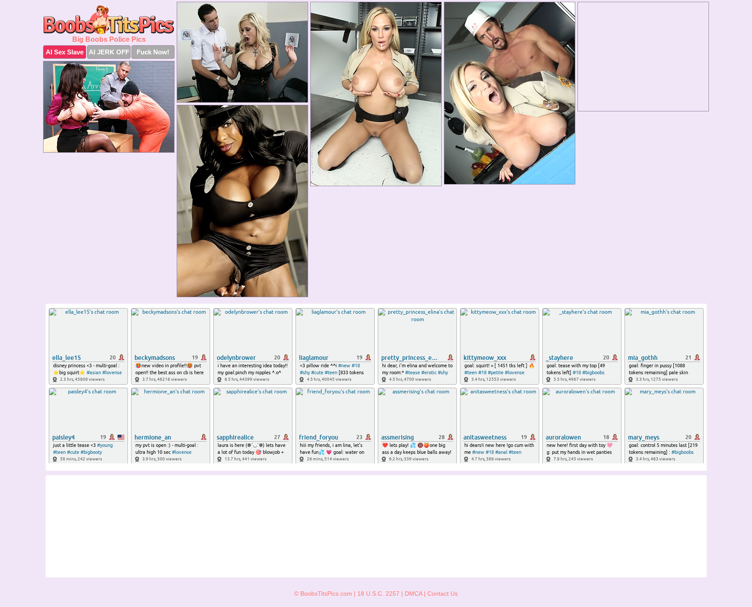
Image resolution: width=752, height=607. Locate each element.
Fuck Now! (153, 52)
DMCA (413, 593)
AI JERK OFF (109, 52)
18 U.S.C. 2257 (378, 593)
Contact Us (442, 593)
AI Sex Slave (65, 52)
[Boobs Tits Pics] (109, 19)
